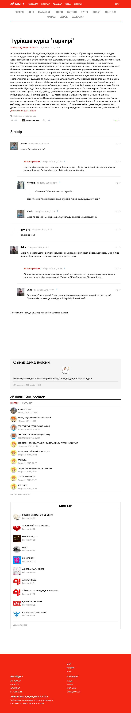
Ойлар (96, 12)
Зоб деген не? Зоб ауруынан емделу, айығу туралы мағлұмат (48, 443)
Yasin (23, 143)
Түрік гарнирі (30, 115)
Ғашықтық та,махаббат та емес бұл (35, 468)
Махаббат (44, 12)
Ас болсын (18, 115)
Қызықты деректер (32, 601)
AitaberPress (29, 580)
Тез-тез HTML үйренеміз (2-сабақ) (34, 426)
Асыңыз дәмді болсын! (23, 47)
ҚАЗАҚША (22, 460)
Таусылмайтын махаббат (36, 526)
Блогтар (45, 4)
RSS (39, 384)
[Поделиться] (49, 120)
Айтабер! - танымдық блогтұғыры (40, 591)
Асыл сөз (110, 12)
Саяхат (51, 17)
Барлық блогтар (20, 624)
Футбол (72, 12)
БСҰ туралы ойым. (27, 477)
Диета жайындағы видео (23, 110)
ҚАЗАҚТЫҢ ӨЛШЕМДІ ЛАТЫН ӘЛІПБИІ (34, 418)
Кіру (117, 4)
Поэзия (19, 12)
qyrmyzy (25, 229)
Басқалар (78, 17)
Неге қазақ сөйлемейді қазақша (34, 452)
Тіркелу (70, 668)
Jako (23, 247)
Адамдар (57, 4)
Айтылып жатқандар (27, 396)
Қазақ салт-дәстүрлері (34, 612)
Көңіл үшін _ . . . (29, 537)
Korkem (31, 182)
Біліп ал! (78, 4)
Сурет (84, 12)
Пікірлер (14, 403)
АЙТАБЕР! (17, 4)
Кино (31, 12)
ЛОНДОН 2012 (28, 558)
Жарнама (71, 688)
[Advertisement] (65, 336)
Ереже (70, 684)
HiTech (58, 12)
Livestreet (16, 703)
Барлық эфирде (17, 494)
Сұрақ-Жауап (73, 692)
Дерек (64, 17)
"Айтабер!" (16, 700)
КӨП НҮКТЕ (22, 485)
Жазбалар (33, 4)
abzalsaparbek (32, 120)
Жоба (68, 4)
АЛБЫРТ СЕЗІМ (24, 409)
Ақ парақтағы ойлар (33, 569)
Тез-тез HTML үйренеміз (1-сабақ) (34, 435)
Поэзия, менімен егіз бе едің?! (37, 515)
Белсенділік (16, 692)
